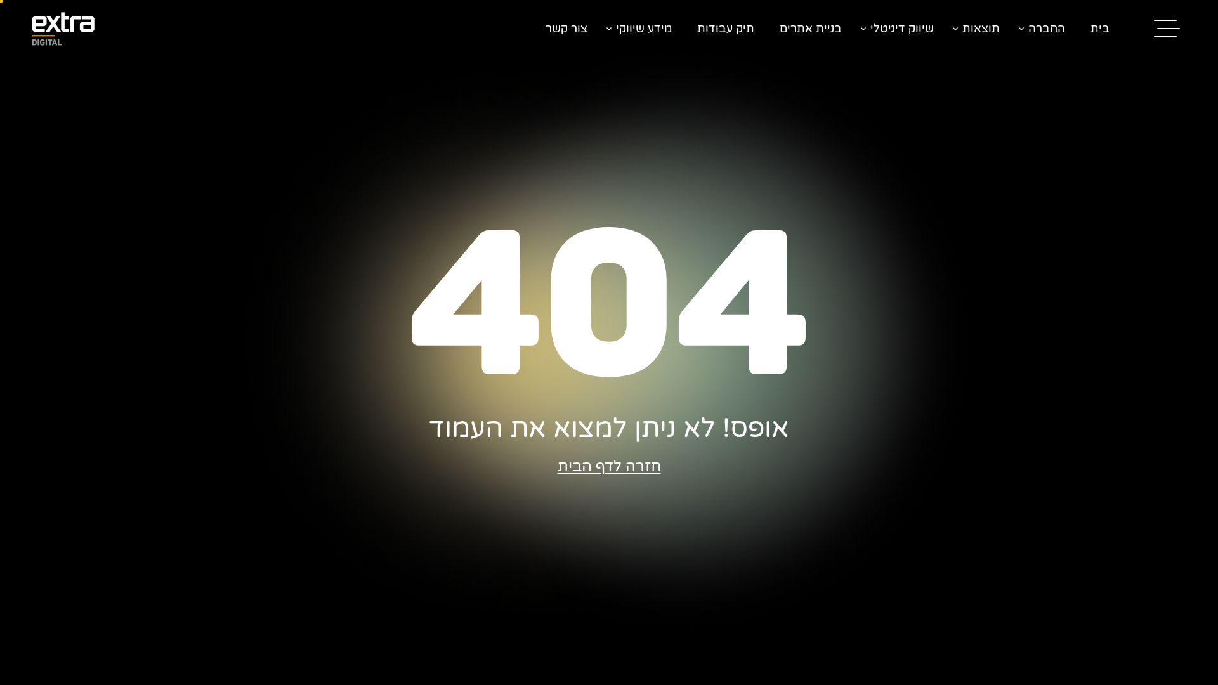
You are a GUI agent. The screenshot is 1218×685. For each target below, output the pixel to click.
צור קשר (566, 29)
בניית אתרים (811, 29)
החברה (1046, 29)
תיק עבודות (725, 29)
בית (1100, 29)
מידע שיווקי (644, 29)
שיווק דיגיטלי (902, 29)
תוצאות (981, 29)
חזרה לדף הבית (609, 466)
